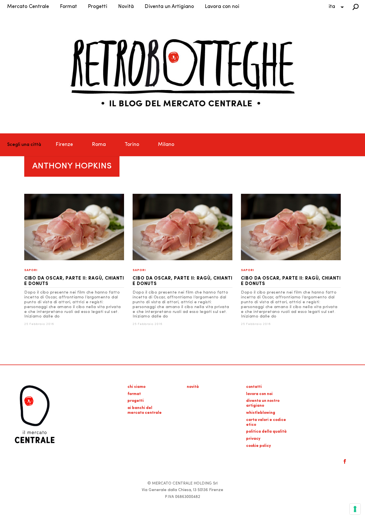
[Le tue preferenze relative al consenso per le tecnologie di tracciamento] (355, 509)
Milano (166, 144)
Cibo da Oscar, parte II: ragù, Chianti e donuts (74, 281)
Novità (126, 6)
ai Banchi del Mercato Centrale (144, 410)
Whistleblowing (260, 413)
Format (68, 6)
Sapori (30, 270)
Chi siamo (136, 387)
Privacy (253, 439)
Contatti (254, 387)
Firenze (64, 144)
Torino (132, 144)
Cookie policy (258, 446)
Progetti (97, 6)
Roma (99, 144)
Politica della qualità (266, 432)
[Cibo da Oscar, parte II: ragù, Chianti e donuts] (74, 259)
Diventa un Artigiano (169, 6)
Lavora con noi (222, 6)
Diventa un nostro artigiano (262, 403)
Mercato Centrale (28, 6)
